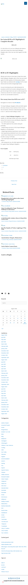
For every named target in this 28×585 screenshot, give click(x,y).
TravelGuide (4, 526)
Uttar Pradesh (4, 530)
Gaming (3, 463)
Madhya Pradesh (5, 501)
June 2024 (3, 391)
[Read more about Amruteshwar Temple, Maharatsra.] (6, 235)
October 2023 (4, 409)
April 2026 (3, 341)
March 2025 (4, 371)
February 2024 (4, 400)
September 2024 (5, 384)
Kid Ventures (14, 221)
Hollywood (3, 481)
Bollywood (3, 438)
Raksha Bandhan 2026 (6, 544)
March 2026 (4, 344)
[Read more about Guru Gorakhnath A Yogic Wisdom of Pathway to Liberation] (5, 205)
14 (17, 318)
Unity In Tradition (5, 528)
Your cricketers (4, 532)
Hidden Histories (14, 211)
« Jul (2, 328)
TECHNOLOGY (4, 521)
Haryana (3, 472)
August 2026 (4, 335)
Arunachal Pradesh (5, 425)
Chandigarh (4, 441)
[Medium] (15, 578)
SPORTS (15, 37)
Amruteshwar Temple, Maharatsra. (11, 238)
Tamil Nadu (11, 239)
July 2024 (3, 389)
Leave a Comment (5, 37)
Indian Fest (3, 483)
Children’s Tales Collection (7, 445)
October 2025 (4, 355)
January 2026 (4, 348)
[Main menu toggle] (25, 3)
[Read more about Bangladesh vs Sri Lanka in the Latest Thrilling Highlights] (7, 196)
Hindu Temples (4, 479)
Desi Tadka (3, 452)
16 (24, 318)
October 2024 (4, 382)
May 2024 (3, 393)
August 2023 (4, 413)
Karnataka (3, 490)
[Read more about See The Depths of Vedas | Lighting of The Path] (3, 225)
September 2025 (5, 357)
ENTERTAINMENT (5, 458)
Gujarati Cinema (5, 470)
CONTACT (3, 567)
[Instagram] (13, 578)
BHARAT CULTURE (5, 432)
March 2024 (4, 398)
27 (14, 322)
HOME (2, 569)
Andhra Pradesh (5, 423)
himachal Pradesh (5, 476)
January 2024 (4, 402)
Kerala (2, 494)
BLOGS (3, 565)
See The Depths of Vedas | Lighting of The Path (13, 228)
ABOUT (3, 562)
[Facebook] (9, 578)
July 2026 (3, 337)
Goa (2, 465)
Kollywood (3, 499)
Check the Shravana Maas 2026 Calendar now (11, 551)
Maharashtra (4, 503)
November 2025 (5, 353)
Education (3, 454)
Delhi (2, 450)
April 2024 (3, 395)
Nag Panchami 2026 (5, 553)
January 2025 (4, 375)
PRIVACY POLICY (5, 571)
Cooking (10, 248)
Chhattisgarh (4, 443)
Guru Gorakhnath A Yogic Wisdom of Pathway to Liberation (12, 208)
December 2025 (5, 350)
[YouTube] (17, 578)
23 (24, 320)
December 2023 (5, 404)
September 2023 (5, 411)
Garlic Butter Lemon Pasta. (9, 246)
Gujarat (3, 467)
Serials (2, 515)
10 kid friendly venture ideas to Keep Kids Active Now (14, 218)
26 (10, 322)
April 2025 (3, 368)
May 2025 (3, 366)
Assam (2, 427)
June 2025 (3, 364)
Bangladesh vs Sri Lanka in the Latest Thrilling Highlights (12, 199)
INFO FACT (3, 485)
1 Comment (3, 201)
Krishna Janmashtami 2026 (7, 542)
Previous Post (14, 180)
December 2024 (5, 377)
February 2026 (4, 346)
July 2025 (3, 362)
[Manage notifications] (3, 582)
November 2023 (5, 406)
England (3, 456)
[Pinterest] (19, 578)
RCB (2, 508)
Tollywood (3, 524)
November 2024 (5, 380)
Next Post (14, 184)
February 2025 (4, 373)
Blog (11, 37)
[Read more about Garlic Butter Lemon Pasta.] (8, 244)
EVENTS (3, 461)
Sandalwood (4, 512)
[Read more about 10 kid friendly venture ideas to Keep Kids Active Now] (4, 215)
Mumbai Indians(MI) (5, 506)
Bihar (2, 434)
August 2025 (4, 359)
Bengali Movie (4, 429)
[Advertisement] (14, 22)
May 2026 (3, 339)
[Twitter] (11, 578)
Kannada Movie (4, 488)
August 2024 (4, 386)
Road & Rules (4, 510)
